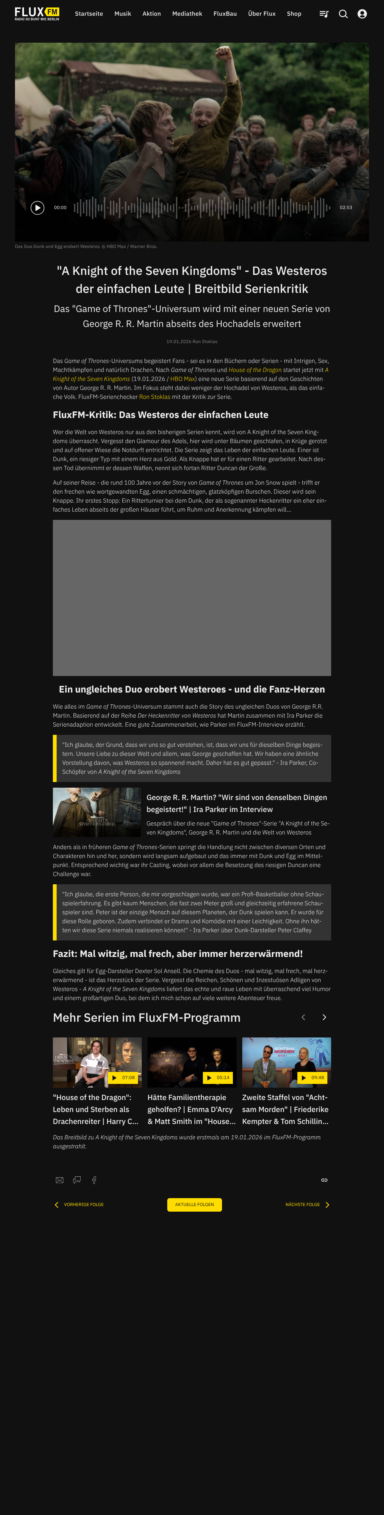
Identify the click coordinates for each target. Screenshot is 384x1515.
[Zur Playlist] (324, 14)
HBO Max (182, 379)
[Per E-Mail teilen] (59, 1180)
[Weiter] (324, 1017)
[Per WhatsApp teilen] (77, 1180)
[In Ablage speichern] (324, 1180)
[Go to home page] (37, 14)
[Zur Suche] (343, 14)
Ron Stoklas (154, 397)
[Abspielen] (37, 207)
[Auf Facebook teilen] (94, 1180)
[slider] (203, 208)
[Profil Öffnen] (362, 14)
